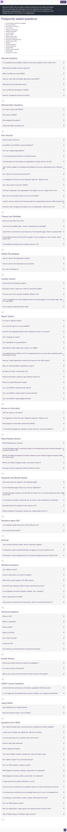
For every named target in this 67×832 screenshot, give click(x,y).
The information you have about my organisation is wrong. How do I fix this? (27, 161)
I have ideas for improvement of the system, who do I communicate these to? (28, 602)
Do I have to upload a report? (12, 320)
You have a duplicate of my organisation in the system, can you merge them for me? (30, 190)
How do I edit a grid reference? (13, 743)
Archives (8, 43)
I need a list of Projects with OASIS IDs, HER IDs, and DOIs (22, 732)
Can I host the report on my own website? (16, 326)
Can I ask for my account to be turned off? (16, 174)
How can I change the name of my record (16, 95)
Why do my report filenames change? (15, 382)
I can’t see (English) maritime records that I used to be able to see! (24, 754)
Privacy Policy (6, 11)
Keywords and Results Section (13, 39)
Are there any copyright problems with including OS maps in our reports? (26, 331)
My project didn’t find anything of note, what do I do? (20, 505)
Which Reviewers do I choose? (13, 443)
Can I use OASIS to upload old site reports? (17, 388)
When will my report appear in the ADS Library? (18, 580)
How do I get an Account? (11, 140)
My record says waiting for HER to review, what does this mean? (23, 586)
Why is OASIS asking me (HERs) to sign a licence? (19, 814)
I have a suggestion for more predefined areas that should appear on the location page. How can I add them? (33, 300)
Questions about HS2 (11, 41)
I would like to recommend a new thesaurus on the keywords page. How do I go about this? (32, 232)
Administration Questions (12, 26)
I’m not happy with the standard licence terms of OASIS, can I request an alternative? (30, 693)
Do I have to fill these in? (11, 269)
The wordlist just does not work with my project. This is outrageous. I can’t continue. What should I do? (32, 238)
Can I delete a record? (10, 569)
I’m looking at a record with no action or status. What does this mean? (25, 798)
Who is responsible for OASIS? (13, 597)
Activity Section (10, 47)
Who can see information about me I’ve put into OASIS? (21, 196)
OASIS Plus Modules (11, 31)
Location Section (10, 33)
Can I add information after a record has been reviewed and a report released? (28, 727)
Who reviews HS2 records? (11, 530)
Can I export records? (10, 638)
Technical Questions (11, 46)
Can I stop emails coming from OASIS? (15, 185)
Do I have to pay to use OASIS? (13, 109)
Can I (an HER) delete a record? (13, 803)
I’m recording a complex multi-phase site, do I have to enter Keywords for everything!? (30, 500)
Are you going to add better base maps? (16, 306)
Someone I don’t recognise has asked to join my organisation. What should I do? (29, 207)
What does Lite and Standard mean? (14, 84)
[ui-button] (65, 830)
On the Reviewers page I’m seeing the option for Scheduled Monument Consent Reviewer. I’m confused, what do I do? (33, 449)
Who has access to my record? (13, 412)
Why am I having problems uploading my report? (18, 366)
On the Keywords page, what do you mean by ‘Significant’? (22, 487)
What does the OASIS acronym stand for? (16, 68)
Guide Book (17, 23)
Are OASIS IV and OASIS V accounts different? (18, 145)
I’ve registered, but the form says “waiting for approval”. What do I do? (25, 179)
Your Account (9, 28)
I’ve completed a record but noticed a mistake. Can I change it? (23, 591)
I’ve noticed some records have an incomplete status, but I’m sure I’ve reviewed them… (31, 792)
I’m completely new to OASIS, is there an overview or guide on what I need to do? (29, 62)
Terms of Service (16, 11)
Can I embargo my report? (11, 337)
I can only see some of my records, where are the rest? (20, 738)
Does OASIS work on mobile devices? (15, 707)
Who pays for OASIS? (10, 115)
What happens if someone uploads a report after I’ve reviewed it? (24, 770)
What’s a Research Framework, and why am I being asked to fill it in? (25, 511)
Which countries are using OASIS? (14, 73)
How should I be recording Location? (14, 283)
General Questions (11, 25)
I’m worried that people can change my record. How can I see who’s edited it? (28, 429)
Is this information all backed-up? (13, 125)
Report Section (9, 34)
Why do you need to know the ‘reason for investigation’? (21, 663)
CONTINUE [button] (60, 10)
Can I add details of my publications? (15, 342)
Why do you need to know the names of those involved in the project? (25, 674)
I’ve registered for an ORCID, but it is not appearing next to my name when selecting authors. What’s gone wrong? (33, 354)
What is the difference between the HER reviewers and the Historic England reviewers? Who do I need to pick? (33, 456)
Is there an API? (8, 643)
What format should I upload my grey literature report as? (21, 377)
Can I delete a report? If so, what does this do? (18, 759)
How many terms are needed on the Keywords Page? (20, 482)
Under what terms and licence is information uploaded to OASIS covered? (26, 688)
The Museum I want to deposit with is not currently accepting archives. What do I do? (30, 555)
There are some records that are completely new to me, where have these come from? (31, 787)
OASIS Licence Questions (12, 49)
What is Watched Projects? (11, 749)
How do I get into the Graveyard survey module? (18, 263)
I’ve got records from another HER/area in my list (18, 781)
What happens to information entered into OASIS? (19, 423)
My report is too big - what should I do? (15, 371)
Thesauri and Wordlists (12, 30)
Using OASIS (9, 51)
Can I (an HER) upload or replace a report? (17, 765)
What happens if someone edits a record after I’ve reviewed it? (23, 776)
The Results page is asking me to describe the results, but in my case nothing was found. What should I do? (33, 493)
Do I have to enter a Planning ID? (13, 668)
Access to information (11, 36)
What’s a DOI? (7, 616)
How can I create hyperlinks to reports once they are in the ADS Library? (26, 360)
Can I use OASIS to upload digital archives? (17, 398)
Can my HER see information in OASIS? (16, 90)
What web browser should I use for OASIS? (17, 713)
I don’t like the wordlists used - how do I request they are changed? (24, 226)
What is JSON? (8, 627)
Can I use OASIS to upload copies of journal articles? (20, 393)
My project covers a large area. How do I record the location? (22, 288)
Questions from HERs (11, 52)
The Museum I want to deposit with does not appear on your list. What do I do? (28, 550)
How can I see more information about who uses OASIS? (21, 79)
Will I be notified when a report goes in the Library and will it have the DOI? (27, 808)
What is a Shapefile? (9, 621)
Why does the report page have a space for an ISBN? (20, 348)
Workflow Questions (11, 44)
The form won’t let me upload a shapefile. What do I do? (21, 294)
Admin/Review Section (11, 38)
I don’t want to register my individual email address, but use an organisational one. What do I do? (33, 167)
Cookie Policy (30, 13)
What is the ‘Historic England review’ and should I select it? (22, 462)
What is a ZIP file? (8, 632)
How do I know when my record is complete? (17, 575)
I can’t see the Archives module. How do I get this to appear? (22, 544)
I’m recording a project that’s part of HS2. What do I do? (21, 525)
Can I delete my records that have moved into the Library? (21, 649)
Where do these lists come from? (13, 221)
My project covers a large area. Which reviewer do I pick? (21, 468)
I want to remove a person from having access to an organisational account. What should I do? (33, 201)
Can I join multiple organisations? (13, 150)
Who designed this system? (12, 120)
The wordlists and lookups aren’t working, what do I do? (21, 244)
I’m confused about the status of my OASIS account (19, 156)
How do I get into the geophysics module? (16, 258)
